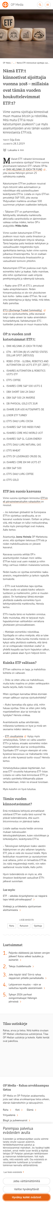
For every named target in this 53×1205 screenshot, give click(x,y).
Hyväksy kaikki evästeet (26, 1197)
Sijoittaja (38, 926)
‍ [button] (13, 63)
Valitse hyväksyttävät (26, 1189)
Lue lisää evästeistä (13, 1172)
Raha (11, 926)
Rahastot (24, 926)
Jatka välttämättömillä (26, 1181)
